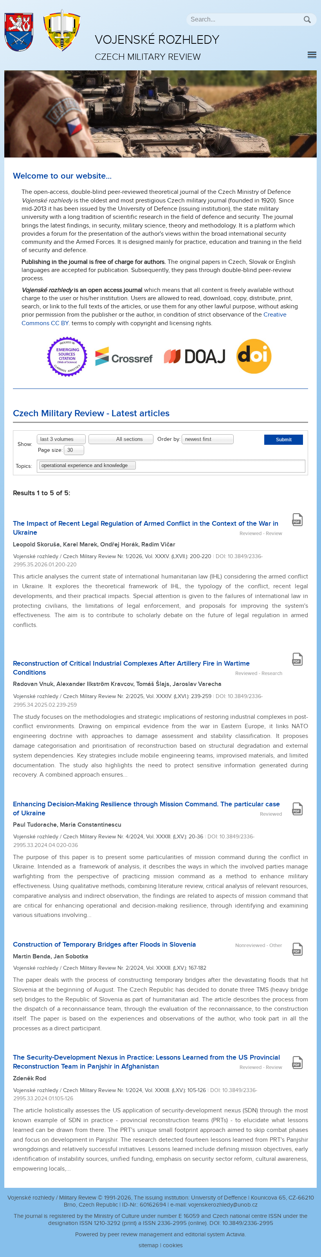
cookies (173, 1245)
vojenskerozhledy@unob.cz (223, 1204)
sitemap (149, 1245)
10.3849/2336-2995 (247, 1223)
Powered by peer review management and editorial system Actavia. (160, 1234)
